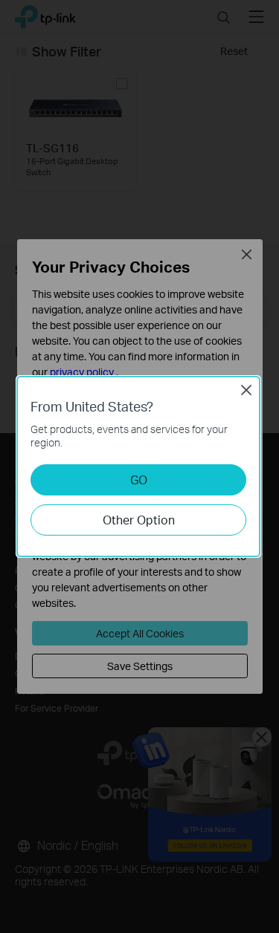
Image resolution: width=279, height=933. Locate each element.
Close (246, 390)
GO (138, 479)
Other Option (139, 519)
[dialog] (139, 466)
